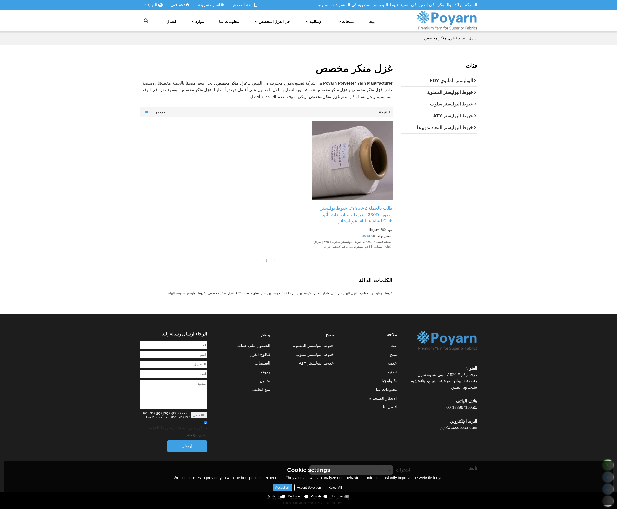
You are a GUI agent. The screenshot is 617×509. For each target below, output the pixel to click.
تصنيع (392, 372)
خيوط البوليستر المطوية (376, 293)
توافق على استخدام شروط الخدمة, (177, 431)
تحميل (265, 380)
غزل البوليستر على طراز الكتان (335, 293)
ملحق (196, 415)
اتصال (171, 22)
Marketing (275, 496)
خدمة (392, 363)
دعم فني (178, 4)
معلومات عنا (229, 22)
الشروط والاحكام (196, 435)
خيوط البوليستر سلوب (314, 354)
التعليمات (262, 363)
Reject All (335, 487)
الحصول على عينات (253, 345)
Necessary (337, 496)
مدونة (265, 372)
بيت (372, 22)
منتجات (348, 22)
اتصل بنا (390, 407)
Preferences (296, 496)
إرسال (187, 446)
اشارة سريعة (209, 4)
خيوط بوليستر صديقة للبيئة (187, 293)
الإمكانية (315, 22)
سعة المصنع (243, 4)
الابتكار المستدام (383, 398)
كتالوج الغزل (259, 354)
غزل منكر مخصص (221, 293)
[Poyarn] (447, 20)
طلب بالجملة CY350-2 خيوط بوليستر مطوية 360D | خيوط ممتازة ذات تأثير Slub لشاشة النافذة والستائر (357, 214)
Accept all (282, 487)
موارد (199, 22)
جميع (461, 38)
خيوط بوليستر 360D (296, 293)
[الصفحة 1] (258, 260)
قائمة (152, 112)
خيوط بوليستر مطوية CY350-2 (258, 293)
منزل (472, 38)
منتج (393, 354)
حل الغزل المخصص (274, 22)
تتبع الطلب (261, 389)
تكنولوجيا (389, 380)
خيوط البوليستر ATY (316, 363)
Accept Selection (309, 487)
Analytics (317, 496)
